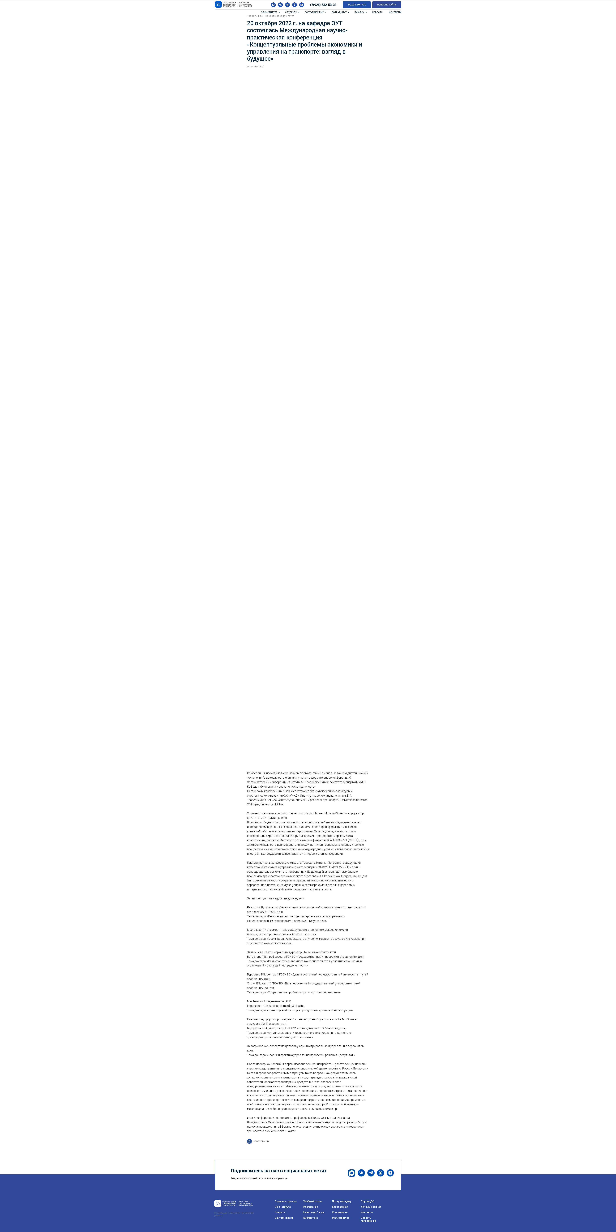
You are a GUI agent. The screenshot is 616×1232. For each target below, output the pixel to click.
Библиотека (310, 1217)
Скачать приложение (368, 1219)
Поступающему (314, 12)
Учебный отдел (312, 1201)
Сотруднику (339, 12)
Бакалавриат (340, 1206)
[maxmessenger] (273, 4)
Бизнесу (360, 12)
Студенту (291, 12)
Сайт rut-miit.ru (284, 1217)
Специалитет (340, 1212)
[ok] (294, 4)
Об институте (269, 12)
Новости (377, 12)
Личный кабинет (371, 1206)
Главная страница (286, 1201)
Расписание (310, 1206)
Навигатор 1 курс (314, 1212)
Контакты (395, 12)
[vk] (280, 4)
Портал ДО (367, 1201)
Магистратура (340, 1217)
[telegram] (287, 4)
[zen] (301, 4)
